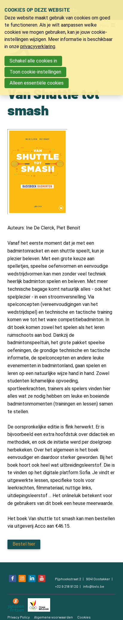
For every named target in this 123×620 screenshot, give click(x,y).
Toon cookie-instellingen (35, 72)
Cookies (84, 617)
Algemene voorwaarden (53, 617)
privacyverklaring (37, 46)
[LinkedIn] (32, 578)
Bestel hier (24, 544)
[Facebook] (12, 578)
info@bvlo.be (93, 586)
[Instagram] (22, 578)
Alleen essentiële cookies (37, 83)
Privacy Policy (18, 617)
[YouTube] (41, 578)
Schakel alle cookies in (33, 61)
